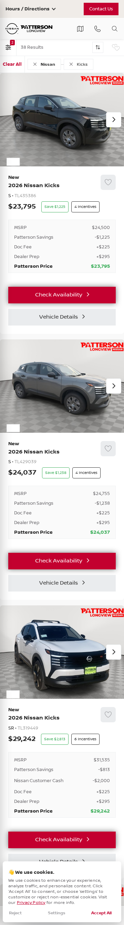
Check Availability (58, 295)
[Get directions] (80, 28)
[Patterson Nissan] (29, 28)
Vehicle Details (58, 317)
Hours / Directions (28, 9)
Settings (56, 913)
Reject (15, 913)
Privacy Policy (31, 902)
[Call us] (97, 28)
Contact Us (101, 9)
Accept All (101, 913)
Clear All (12, 64)
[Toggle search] (114, 28)
